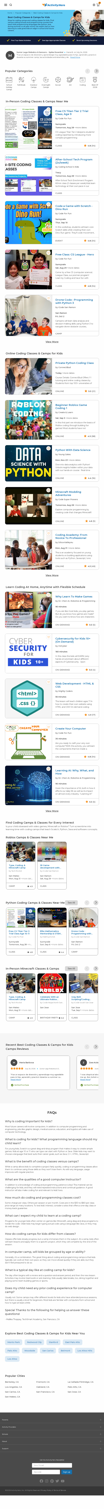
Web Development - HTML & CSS (74, 685)
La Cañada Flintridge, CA (80, 1382)
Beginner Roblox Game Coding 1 (71, 407)
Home (9, 13)
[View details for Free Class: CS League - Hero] (28, 269)
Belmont (65, 1350)
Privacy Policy (46, 1490)
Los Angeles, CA (13, 1387)
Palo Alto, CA (74, 1387)
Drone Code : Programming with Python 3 (74, 301)
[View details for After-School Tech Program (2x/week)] (28, 175)
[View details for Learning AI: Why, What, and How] (28, 785)
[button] (96, 71)
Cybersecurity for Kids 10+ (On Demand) (72, 640)
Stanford (53, 1342)
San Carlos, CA (12, 1392)
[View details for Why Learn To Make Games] (28, 610)
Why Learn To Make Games (73, 596)
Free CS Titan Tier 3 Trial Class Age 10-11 (19, 932)
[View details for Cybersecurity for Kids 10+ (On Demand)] (28, 653)
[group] (52, 127)
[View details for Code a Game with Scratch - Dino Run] (28, 222)
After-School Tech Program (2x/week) (73, 161)
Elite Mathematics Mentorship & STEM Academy (50, 932)
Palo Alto (12, 1350)
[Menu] (5, 5)
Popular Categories (22, 13)
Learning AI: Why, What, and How (74, 772)
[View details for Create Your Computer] (28, 742)
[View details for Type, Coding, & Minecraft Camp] (20, 852)
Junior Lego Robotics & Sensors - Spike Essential (40, 52)
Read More (75, 57)
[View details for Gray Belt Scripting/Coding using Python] (83, 983)
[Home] (53, 5)
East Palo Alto (72, 1342)
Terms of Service (59, 1490)
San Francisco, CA (45, 1392)
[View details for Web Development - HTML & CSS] (28, 698)
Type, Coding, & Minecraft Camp (17, 866)
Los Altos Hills (84, 1350)
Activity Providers (9, 1427)
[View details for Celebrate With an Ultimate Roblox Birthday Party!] (52, 983)
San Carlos (47, 1350)
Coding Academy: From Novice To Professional (71, 536)
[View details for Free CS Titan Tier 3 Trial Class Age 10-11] (20, 917)
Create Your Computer (70, 728)
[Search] (10, 4)
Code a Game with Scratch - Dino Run (73, 208)
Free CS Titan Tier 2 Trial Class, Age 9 (71, 113)
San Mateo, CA (12, 1396)
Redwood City (34, 1342)
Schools (5, 1434)
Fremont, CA (43, 1382)
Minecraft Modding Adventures (68, 493)
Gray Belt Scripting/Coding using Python (80, 998)
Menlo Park (13, 1342)
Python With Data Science (72, 450)
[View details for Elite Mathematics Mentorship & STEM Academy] (52, 917)
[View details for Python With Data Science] (28, 463)
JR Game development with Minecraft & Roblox (50, 866)
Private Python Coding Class (74, 363)
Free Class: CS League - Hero (74, 254)
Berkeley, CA (12, 1382)
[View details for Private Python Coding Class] (28, 376)
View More (52, 341)
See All (71, 902)
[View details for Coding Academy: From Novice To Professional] (28, 549)
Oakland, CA (42, 1387)
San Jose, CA (74, 1392)
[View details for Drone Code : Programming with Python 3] (28, 315)
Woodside (29, 1350)
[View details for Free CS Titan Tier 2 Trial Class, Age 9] (28, 127)
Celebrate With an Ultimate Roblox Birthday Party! (49, 998)
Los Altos (12, 1359)
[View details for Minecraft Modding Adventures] (28, 505)
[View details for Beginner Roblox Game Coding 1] (28, 420)
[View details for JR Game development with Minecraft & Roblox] (52, 852)
